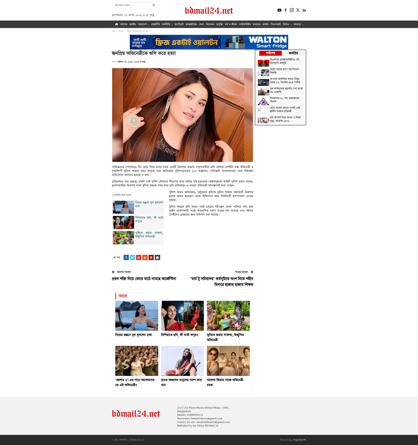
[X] (298, 10)
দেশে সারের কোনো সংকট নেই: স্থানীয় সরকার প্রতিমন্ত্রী (285, 109)
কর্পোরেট (179, 24)
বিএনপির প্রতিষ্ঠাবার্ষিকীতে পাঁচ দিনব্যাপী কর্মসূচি (284, 61)
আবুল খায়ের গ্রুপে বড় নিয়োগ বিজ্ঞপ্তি (284, 71)
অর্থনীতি (166, 24)
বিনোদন (210, 24)
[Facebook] (286, 10)
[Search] (153, 5)
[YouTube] (279, 10)
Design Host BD (299, 440)
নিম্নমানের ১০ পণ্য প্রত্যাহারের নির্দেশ (284, 100)
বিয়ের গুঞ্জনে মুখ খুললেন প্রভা (149, 204)
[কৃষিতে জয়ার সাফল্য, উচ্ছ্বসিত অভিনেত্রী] (228, 316)
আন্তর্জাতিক (191, 24)
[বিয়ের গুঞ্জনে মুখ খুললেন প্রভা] (136, 316)
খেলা (201, 24)
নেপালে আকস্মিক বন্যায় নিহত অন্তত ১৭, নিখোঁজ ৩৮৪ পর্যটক (285, 80)
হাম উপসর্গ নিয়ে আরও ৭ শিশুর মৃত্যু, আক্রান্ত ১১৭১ (285, 119)
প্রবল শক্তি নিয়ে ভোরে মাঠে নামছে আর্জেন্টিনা (144, 278)
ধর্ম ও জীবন (231, 24)
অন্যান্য (297, 24)
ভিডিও (286, 24)
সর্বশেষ (123, 24)
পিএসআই (276, 24)
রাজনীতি (155, 24)
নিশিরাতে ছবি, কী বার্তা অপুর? (149, 219)
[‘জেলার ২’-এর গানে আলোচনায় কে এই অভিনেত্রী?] (136, 361)
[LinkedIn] (304, 10)
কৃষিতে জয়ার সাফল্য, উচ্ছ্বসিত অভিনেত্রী (149, 235)
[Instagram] (292, 10)
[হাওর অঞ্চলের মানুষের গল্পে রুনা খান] (182, 361)
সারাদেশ (142, 24)
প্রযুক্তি (220, 24)
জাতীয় (132, 24)
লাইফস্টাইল (245, 24)
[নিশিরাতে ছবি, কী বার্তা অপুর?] (182, 316)
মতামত (256, 24)
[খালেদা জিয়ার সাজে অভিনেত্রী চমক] (228, 361)
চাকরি (265, 24)
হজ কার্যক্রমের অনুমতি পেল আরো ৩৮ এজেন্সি (286, 90)
